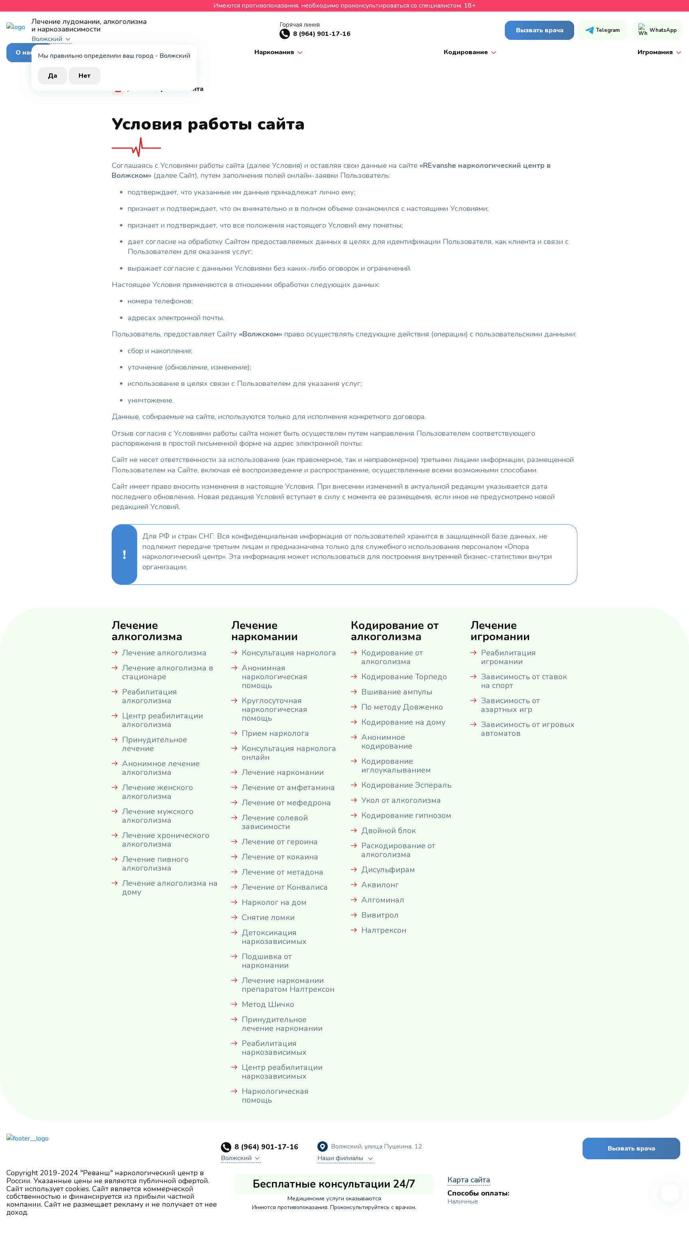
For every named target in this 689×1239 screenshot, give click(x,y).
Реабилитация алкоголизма (149, 696)
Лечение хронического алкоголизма (165, 840)
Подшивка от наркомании (267, 961)
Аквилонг (380, 884)
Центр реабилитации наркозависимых (282, 1072)
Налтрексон (383, 930)
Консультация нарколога (289, 652)
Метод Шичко (268, 1004)
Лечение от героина (280, 841)
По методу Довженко (402, 707)
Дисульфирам (388, 869)
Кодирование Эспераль (406, 785)
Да (52, 75)
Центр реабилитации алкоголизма (162, 720)
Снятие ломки (268, 917)
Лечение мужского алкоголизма (157, 816)
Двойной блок (388, 830)
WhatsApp (663, 30)
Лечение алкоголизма (164, 652)
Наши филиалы (341, 1158)
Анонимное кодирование (386, 741)
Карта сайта (468, 1180)
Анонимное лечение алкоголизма (161, 768)
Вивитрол (380, 915)
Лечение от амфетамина (288, 787)
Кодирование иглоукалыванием (396, 765)
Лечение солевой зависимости (275, 822)
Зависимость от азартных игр (510, 705)
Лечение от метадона (282, 872)
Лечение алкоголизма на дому (170, 887)
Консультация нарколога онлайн (289, 753)
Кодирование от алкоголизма (392, 657)
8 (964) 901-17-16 (321, 34)
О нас (24, 52)
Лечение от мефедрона (286, 802)
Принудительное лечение (154, 744)
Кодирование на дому (403, 722)
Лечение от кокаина (280, 857)
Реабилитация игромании (508, 657)
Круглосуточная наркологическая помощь (274, 709)
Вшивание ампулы (396, 691)
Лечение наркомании (283, 772)
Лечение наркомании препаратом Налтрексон (288, 985)
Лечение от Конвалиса (285, 887)
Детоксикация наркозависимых (274, 937)
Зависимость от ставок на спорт (524, 681)
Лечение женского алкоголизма (157, 792)
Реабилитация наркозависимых (274, 1048)
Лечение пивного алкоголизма (155, 863)
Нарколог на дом (274, 902)
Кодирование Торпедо (404, 676)
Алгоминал (382, 900)
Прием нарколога (275, 733)
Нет (85, 75)
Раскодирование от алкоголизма (398, 850)
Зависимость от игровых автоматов (528, 729)
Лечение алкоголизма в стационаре (167, 672)
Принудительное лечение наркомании (282, 1024)
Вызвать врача (539, 30)
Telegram (608, 30)
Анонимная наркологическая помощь (274, 677)
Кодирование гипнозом (406, 815)
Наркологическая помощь (275, 1095)
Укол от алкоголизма (401, 800)
